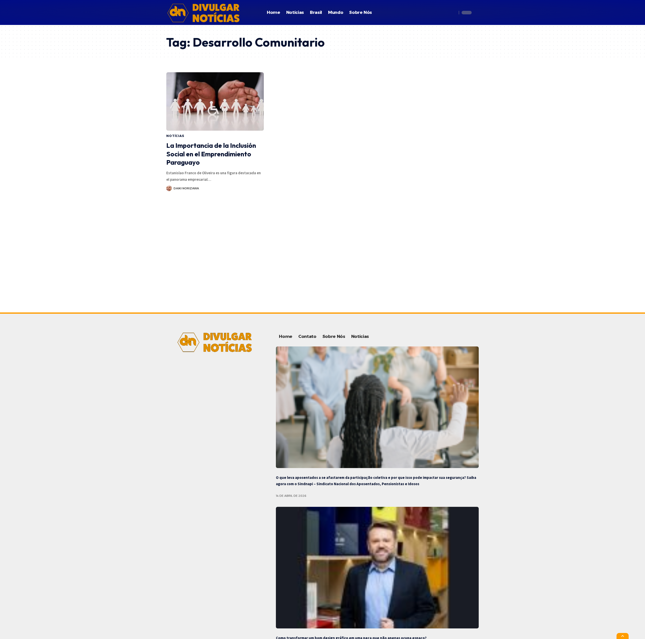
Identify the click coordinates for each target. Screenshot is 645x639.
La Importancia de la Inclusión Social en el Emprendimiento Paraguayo (211, 154)
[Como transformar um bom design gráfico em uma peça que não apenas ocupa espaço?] (377, 567)
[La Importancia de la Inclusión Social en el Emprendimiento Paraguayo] (215, 101)
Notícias (175, 136)
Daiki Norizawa (186, 188)
